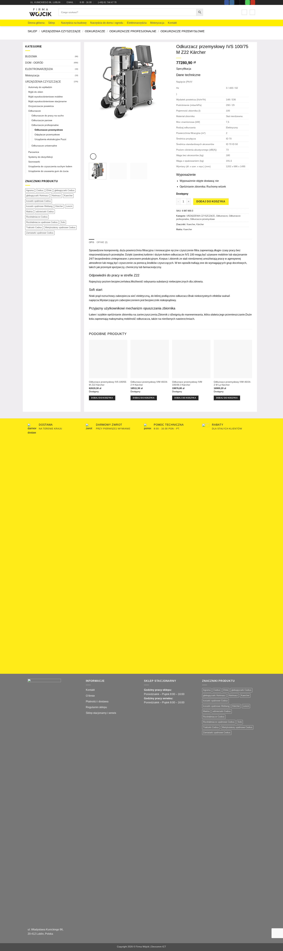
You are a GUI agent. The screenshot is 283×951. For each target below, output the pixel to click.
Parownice (33, 152)
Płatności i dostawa (97, 701)
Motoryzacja (157, 22)
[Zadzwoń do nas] (247, 2)
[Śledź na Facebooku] (226, 2)
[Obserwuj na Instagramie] (231, 2)
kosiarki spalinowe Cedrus (38, 201)
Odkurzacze (95, 31)
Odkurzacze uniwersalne (44, 145)
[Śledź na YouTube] (252, 2)
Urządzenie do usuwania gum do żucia (48, 171)
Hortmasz (56, 195)
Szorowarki (34, 161)
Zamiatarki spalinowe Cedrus (40, 233)
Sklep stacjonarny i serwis (101, 713)
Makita (29, 211)
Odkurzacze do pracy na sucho (47, 115)
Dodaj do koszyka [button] (102, 398)
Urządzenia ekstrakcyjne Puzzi (50, 139)
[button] (244, 12)
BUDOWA (31, 56)
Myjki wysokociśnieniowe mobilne (45, 96)
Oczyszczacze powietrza (41, 106)
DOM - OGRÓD (34, 62)
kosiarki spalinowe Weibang (39, 206)
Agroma (30, 190)
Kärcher (59, 206)
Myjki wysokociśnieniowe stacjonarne (47, 101)
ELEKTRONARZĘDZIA (39, 69)
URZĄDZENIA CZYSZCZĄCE (61, 31)
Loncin (69, 206)
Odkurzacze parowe (41, 120)
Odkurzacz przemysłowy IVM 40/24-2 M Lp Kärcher (232, 383)
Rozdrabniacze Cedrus (37, 217)
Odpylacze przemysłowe (47, 134)
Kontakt (172, 22)
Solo (63, 222)
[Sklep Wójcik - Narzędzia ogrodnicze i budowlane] (41, 12)
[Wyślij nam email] (242, 2)
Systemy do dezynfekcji (40, 157)
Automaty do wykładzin (40, 87)
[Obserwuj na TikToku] (237, 2)
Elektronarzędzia (137, 22)
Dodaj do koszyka (210, 201)
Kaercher (68, 195)
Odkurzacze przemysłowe (182, 31)
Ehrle (49, 190)
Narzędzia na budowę (74, 22)
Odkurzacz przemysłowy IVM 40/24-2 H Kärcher (149, 383)
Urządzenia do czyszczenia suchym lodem (50, 166)
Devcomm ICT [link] (158, 946)
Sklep (51, 22)
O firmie (90, 695)
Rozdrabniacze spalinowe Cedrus (42, 222)
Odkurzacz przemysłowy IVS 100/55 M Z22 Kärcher (107, 383)
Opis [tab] (91, 242)
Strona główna (36, 22)
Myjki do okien (35, 92)
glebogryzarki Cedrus (65, 190)
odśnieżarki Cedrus (45, 211)
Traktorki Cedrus (34, 227)
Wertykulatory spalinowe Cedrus (60, 227)
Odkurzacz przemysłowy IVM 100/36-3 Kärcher (187, 383)
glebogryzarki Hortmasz (37, 195)
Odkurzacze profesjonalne (132, 31)
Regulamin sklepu (96, 707)
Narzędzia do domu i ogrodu (106, 22)
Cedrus (40, 190)
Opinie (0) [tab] (102, 242)
